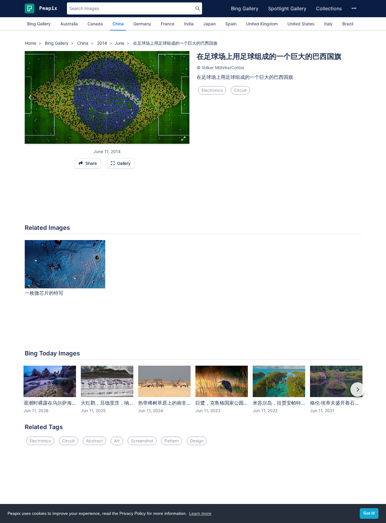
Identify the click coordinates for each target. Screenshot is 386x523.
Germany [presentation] (142, 23)
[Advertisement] (193, 199)
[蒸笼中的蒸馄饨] (183, 97)
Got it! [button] (369, 513)
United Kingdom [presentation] (262, 23)
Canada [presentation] (95, 23)
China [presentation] (118, 23)
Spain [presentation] (230, 23)
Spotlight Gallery (287, 8)
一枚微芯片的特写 (44, 293)
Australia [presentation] (69, 23)
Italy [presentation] (328, 23)
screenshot (142, 440)
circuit (240, 90)
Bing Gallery (244, 8)
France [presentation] (167, 23)
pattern (171, 440)
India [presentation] (189, 23)
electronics (212, 90)
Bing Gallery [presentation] (39, 23)
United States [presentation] (301, 23)
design (197, 440)
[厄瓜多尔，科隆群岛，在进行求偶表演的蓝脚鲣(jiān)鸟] (30, 97)
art (117, 440)
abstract (94, 440)
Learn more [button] (200, 513)
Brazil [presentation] (347, 23)
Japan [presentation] (209, 23)
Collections (329, 8)
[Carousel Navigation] (193, 394)
